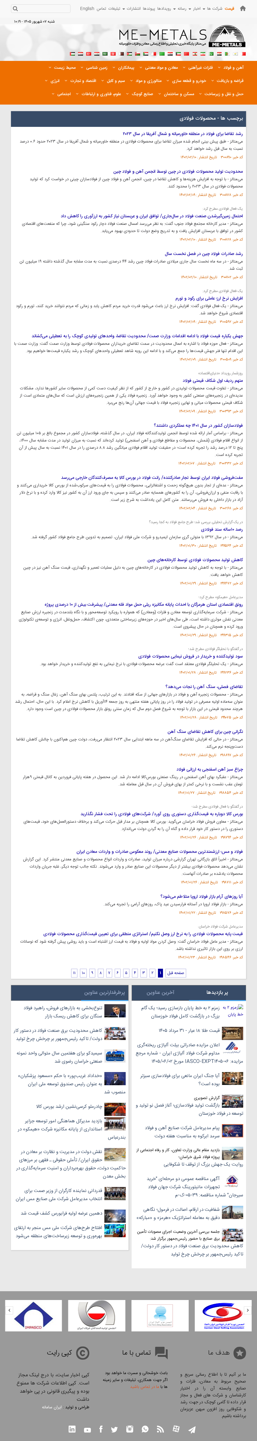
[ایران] (202, 53)
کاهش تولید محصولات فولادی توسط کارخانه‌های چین (195, 560)
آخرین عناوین (160, 993)
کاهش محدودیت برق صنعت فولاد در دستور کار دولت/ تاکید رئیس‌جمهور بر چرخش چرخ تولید (192, 1250)
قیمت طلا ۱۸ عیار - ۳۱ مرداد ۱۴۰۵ (189, 1031)
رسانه (182, 8)
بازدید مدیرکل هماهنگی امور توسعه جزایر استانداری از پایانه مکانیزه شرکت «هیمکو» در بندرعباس (72, 1129)
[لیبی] (162, 53)
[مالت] (153, 53)
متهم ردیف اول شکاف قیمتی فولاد (213, 381)
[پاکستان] (210, 53)
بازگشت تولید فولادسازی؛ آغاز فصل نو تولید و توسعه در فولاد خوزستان (189, 1110)
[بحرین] (243, 53)
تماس (101, 8)
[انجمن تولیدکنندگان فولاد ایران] (96, 1315)
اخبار (197, 8)
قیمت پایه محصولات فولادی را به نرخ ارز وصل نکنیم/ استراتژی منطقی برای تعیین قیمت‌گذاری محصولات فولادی (143, 934)
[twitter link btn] (114, 1430)
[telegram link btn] (192, 1430)
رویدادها (164, 8)
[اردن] (129, 53)
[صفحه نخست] (243, 8)
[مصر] (219, 53)
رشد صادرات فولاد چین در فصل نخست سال (204, 254)
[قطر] (121, 53)
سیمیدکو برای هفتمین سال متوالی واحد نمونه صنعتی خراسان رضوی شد (59, 1057)
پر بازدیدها (217, 993)
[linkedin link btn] (72, 1430)
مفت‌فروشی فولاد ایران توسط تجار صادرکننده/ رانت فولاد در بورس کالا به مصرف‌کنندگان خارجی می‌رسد (152, 478)
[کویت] (178, 53)
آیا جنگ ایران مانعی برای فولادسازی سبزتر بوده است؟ (180, 1080)
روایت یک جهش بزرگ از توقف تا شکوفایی (203, 1164)
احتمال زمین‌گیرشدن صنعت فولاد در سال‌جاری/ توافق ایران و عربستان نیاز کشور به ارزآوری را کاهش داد (152, 216)
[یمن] (80, 53)
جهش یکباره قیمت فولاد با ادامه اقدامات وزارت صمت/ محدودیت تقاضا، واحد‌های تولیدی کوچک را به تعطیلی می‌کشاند (137, 336)
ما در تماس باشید (144, 1387)
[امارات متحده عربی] (72, 53)
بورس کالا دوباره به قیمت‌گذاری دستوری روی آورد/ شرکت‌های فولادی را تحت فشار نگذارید (162, 814)
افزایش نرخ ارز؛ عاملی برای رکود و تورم (209, 298)
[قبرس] (235, 53)
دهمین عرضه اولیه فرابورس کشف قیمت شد (61, 1213)
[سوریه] (96, 53)
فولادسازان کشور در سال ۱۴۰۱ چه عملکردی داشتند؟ (198, 426)
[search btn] (15, 9)
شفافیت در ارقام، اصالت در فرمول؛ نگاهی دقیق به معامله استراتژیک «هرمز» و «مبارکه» (178, 1214)
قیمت (229, 8)
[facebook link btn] (100, 1430)
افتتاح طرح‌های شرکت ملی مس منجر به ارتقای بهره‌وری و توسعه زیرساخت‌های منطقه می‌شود (58, 1232)
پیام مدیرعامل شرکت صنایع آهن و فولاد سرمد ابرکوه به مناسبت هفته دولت (182, 1132)
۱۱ (74, 973)
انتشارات (134, 8)
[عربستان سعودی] (105, 53)
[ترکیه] (88, 53)
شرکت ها (215, 8)
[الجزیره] (227, 53)
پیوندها (149, 8)
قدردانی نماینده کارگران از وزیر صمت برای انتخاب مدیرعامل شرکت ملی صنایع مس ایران (59, 1195)
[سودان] (145, 53)
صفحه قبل (175, 973)
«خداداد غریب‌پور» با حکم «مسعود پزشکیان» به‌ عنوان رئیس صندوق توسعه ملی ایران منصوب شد (72, 1084)
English (87, 8)
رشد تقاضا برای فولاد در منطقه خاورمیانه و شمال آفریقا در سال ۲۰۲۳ (183, 134)
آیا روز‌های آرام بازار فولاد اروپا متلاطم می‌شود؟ (201, 897)
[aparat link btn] (176, 1429)
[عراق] (170, 53)
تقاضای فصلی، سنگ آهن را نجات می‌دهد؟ (204, 687)
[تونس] (113, 53)
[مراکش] (186, 53)
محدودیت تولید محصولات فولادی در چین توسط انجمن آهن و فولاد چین (178, 172)
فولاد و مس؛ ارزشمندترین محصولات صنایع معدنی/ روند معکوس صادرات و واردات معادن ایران (159, 852)
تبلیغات (114, 8)
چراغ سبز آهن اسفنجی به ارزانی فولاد (209, 769)
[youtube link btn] (87, 1431)
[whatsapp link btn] (145, 1430)
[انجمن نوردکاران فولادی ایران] (223, 1315)
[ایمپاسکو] (33, 1315)
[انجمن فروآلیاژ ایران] (160, 1315)
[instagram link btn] (129, 1430)
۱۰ (83, 973)
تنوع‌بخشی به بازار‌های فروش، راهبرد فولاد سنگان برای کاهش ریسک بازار (63, 1012)
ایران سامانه (52, 1407)
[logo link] (182, 39)
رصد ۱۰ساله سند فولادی (222, 530)
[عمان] (137, 53)
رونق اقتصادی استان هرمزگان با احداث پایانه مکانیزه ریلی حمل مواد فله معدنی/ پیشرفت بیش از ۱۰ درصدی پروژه (144, 605)
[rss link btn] (160, 1430)
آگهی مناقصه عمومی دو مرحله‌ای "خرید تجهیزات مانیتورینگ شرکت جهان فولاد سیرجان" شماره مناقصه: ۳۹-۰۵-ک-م (195, 1187)
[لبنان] (194, 53)
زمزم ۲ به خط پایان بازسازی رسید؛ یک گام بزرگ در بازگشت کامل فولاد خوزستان (180, 1012)
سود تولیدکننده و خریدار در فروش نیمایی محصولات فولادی (190, 656)
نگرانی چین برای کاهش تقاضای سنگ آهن (205, 732)
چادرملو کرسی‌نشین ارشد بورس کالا (69, 1107)
